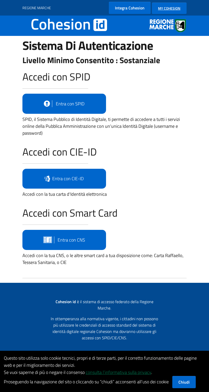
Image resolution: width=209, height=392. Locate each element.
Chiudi (184, 382)
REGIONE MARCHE (36, 7)
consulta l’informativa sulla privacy (118, 372)
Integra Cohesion (130, 8)
